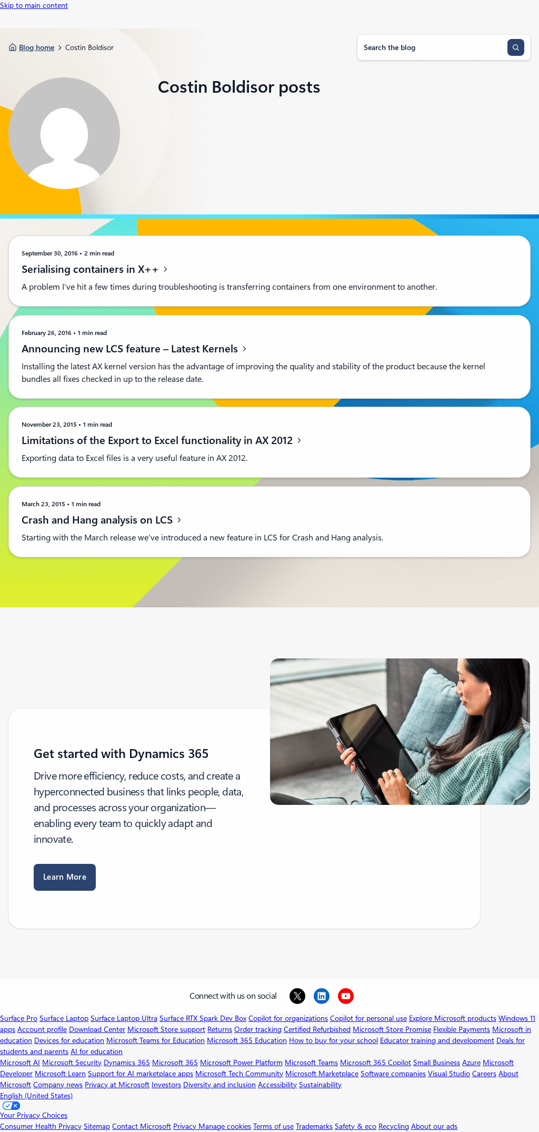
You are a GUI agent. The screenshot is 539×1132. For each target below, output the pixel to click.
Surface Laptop (63, 1018)
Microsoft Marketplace (321, 1073)
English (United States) (36, 1095)
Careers (484, 1073)
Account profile (42, 1029)
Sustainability (320, 1084)
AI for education (97, 1051)
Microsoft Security (72, 1062)
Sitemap (97, 1126)
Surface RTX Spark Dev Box (202, 1018)
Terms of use (273, 1126)
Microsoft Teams (311, 1062)
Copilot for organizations (288, 1018)
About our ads (434, 1126)
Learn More (64, 877)
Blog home (36, 47)
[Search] (515, 47)
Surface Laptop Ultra (124, 1018)
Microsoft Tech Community (239, 1073)
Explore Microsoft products (452, 1018)
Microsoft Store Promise (392, 1029)
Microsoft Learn (60, 1073)
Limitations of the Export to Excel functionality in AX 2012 (158, 440)
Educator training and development (437, 1040)
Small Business (436, 1062)
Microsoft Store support (166, 1029)
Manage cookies (224, 1126)
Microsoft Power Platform (241, 1062)
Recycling (393, 1126)
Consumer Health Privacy (41, 1126)
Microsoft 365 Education (247, 1040)
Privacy (185, 1126)
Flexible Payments (461, 1029)
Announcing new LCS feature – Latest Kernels (131, 348)
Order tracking (258, 1029)
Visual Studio (449, 1073)
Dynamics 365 (127, 1062)
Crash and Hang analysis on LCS (98, 520)
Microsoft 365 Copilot (375, 1062)
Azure (471, 1062)
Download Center (97, 1029)
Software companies (393, 1073)
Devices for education (69, 1040)
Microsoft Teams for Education (155, 1040)
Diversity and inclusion (219, 1084)
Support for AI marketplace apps (140, 1073)
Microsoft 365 (175, 1062)
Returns (219, 1029)
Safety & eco (355, 1126)
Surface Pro (18, 1018)
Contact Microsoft (141, 1126)
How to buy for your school (333, 1040)
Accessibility (277, 1084)
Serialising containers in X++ (92, 269)
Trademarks (314, 1126)
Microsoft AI (20, 1062)
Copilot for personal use (368, 1018)
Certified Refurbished (317, 1029)
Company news (58, 1084)
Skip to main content (34, 5)
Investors (166, 1084)
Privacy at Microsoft (117, 1084)
